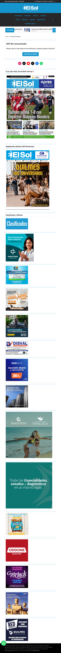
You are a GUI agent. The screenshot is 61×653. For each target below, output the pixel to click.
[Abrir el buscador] (53, 19)
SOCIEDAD (43, 15)
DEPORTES (25, 19)
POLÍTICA (35, 15)
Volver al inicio (30, 54)
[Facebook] (37, 63)
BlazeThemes (36, 650)
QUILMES (32, 19)
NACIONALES (18, 15)
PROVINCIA (27, 15)
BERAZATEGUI (41, 19)
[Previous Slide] (53, 1)
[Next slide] (55, 1)
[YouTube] (28, 63)
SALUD (18, 19)
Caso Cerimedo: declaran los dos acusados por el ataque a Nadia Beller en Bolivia (42, 1)
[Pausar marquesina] (54, 30)
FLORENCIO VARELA (30, 23)
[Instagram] (19, 63)
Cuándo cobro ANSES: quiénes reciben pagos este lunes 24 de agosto (36, 29)
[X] (32, 63)
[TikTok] (24, 63)
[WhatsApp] (41, 63)
